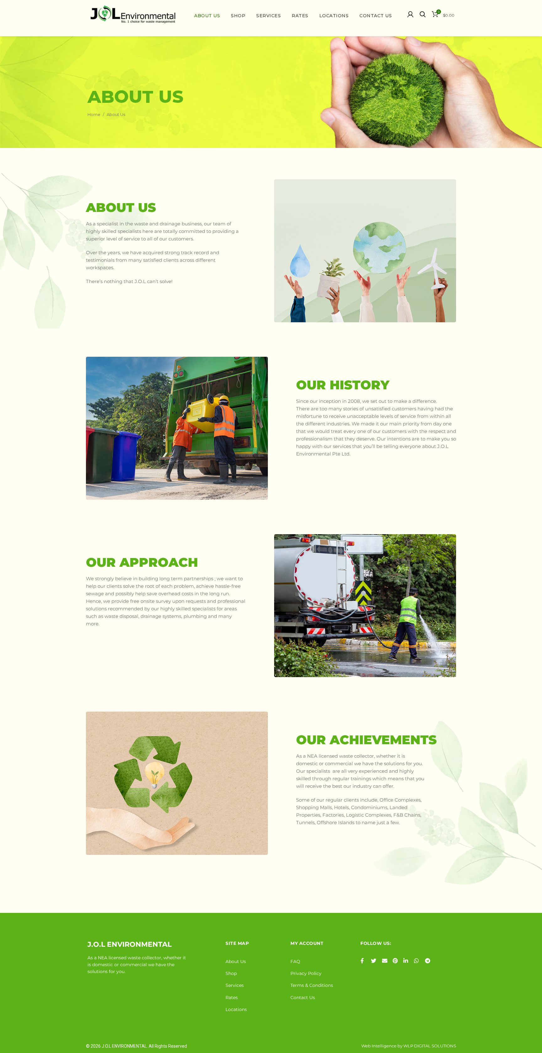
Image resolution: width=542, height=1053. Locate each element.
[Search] (423, 14)
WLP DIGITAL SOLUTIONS (429, 1045)
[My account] (410, 14)
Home (94, 114)
